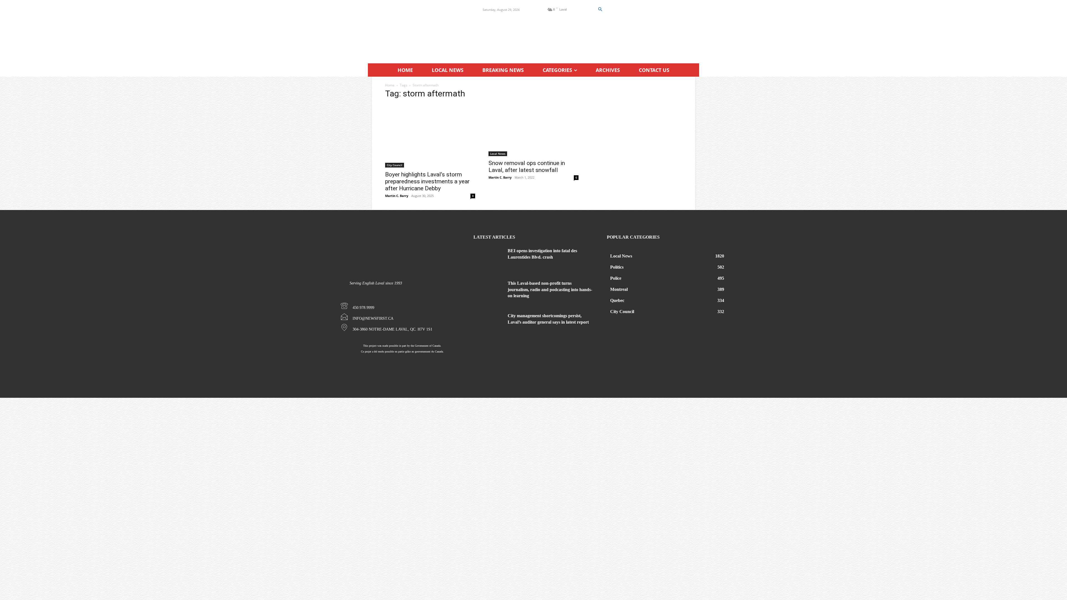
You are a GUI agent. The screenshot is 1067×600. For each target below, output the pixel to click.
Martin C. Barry (396, 196)
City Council (394, 165)
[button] (600, 9)
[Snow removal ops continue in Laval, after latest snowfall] (533, 130)
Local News (497, 154)
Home (390, 85)
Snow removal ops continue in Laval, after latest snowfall (526, 166)
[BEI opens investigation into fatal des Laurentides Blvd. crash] (488, 258)
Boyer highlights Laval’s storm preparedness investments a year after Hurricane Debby (427, 181)
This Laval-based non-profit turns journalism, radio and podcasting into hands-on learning (550, 289)
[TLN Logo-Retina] (418, 29)
